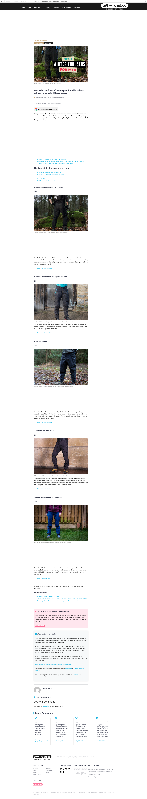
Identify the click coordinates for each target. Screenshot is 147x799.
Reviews (35, 772)
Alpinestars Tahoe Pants (44, 177)
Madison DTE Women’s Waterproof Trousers (50, 175)
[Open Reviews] (41, 8)
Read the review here (43, 489)
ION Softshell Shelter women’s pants (48, 181)
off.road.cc (68, 668)
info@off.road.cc (108, 769)
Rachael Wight (48, 688)
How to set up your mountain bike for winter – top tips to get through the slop (60, 161)
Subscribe (40, 626)
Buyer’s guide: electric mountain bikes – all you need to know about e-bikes (59, 601)
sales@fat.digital (107, 771)
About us (35, 768)
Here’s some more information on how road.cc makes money (53, 664)
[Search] (2, 1)
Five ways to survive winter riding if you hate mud (52, 159)
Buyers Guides (36, 774)
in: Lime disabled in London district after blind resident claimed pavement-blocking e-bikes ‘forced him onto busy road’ (80, 741)
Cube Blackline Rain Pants (45, 179)
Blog (47, 772)
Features (48, 768)
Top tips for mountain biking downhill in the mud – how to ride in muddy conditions (62, 599)
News (34, 770)
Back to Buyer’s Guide (41, 40)
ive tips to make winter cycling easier (48, 597)
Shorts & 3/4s (48, 43)
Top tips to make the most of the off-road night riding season (55, 163)
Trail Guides (49, 770)
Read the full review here (44, 268)
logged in (46, 706)
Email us (76, 675)
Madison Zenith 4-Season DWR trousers (49, 173)
